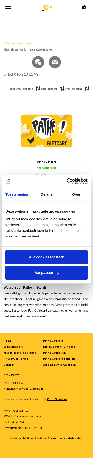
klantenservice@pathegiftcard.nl (24, 388)
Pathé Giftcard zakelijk (59, 358)
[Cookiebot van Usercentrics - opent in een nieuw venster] (67, 181)
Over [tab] (76, 194)
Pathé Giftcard (46, 161)
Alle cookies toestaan (46, 257)
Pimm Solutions (57, 399)
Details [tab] (46, 194)
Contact (9, 364)
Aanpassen (44, 272)
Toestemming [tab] (16, 194)
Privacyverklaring (16, 358)
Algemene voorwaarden (59, 364)
